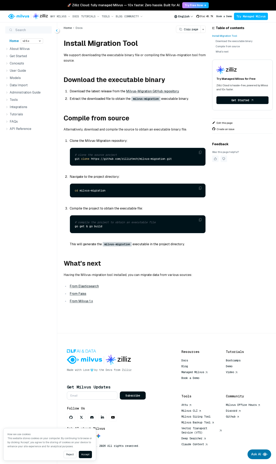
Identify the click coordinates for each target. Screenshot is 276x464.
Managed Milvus (192, 372)
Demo (229, 366)
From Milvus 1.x (81, 301)
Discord (231, 410)
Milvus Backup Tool (196, 422)
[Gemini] (98, 436)
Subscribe (132, 395)
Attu (184, 405)
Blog (119, 16)
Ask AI (256, 454)
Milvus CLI (189, 410)
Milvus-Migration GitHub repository (152, 91)
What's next (222, 51)
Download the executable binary (234, 41)
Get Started (240, 100)
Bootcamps (233, 360)
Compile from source (228, 46)
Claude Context (192, 444)
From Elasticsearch (84, 286)
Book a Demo (224, 16)
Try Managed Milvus (250, 16)
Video (230, 372)
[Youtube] (113, 417)
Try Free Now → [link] (195, 5)
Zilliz (127, 370)
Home (14, 41)
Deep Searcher (191, 438)
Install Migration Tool (224, 36)
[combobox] (183, 16)
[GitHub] (71, 417)
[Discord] (92, 417)
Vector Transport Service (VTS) (194, 430)
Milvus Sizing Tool (196, 416)
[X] (81, 417)
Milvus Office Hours (241, 405)
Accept (85, 454)
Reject (70, 454)
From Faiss (78, 293)
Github (231, 416)
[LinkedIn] (102, 417)
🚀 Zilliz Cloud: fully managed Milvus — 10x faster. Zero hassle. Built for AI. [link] (123, 5)
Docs (76, 16)
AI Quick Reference (196, 384)
